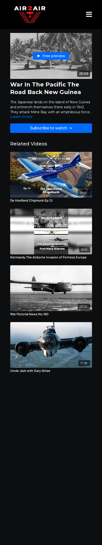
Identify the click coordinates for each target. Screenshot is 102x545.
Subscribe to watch (48, 128)
